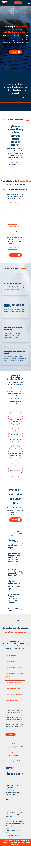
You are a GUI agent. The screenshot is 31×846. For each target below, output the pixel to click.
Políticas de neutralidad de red (14, 819)
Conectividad (9, 783)
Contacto (18, 2)
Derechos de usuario (11, 810)
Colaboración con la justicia (13, 830)
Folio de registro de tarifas (13, 835)
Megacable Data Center (12, 792)
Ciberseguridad (19, 119)
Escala (7, 828)
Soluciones (10, 119)
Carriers (8, 799)
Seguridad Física (10, 794)
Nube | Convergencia (11, 790)
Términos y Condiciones (12, 826)
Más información (12, 202)
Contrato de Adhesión (12, 832)
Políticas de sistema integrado (14, 821)
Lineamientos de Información (14, 812)
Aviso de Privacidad (11, 807)
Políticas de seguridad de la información (13, 815)
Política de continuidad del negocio (15, 823)
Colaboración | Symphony (13, 785)
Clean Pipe (27, 119)
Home (3, 119)
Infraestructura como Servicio (14, 796)
